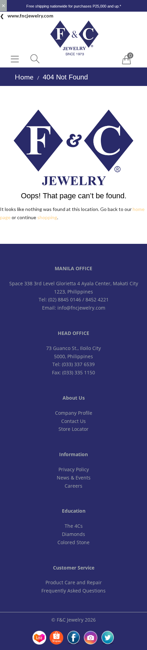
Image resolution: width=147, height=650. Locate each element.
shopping (47, 217)
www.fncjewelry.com (30, 15)
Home (24, 77)
